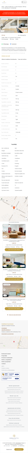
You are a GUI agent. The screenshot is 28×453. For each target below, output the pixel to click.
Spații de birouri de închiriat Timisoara (14, 425)
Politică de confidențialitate (8, 370)
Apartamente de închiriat (14, 408)
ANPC (3, 366)
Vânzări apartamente (14, 385)
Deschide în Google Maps (8, 333)
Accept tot (18, 449)
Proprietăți (4, 355)
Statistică (14, 445)
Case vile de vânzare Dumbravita (14, 397)
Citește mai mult (6, 55)
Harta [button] (25, 30)
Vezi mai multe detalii (14, 249)
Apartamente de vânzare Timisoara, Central (14, 392)
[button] (2, 25)
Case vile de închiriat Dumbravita (14, 420)
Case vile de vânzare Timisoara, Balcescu (14, 402)
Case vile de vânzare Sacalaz (14, 401)
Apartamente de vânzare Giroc (14, 389)
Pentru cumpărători (6, 359)
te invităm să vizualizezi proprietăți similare (14, 13)
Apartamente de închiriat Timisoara (14, 410)
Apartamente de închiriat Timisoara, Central (14, 415)
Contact (4, 363)
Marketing (21, 445)
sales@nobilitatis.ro (6, 329)
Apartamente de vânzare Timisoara (14, 387)
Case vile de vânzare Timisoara (14, 399)
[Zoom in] (26, 218)
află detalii (18, 443)
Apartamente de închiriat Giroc (14, 413)
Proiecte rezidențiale (7, 357)
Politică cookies (5, 368)
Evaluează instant (6, 353)
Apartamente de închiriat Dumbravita (14, 411)
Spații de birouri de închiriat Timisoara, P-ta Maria (14, 426)
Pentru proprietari (6, 361)
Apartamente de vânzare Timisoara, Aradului (14, 391)
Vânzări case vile (14, 395)
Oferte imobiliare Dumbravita (9, 59)
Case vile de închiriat (14, 418)
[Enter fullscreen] (26, 198)
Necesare (7, 445)
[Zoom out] (26, 220)
